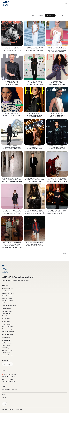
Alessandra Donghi (8, 293)
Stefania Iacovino (7, 300)
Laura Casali (6, 337)
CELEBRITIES (50, 15)
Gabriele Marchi (7, 296)
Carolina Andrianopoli (9, 305)
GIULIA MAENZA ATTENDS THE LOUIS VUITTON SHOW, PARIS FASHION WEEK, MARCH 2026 (12, 147)
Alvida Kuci (5, 316)
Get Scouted (7, 364)
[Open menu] (65, 3)
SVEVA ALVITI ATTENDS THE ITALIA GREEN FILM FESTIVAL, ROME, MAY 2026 (34, 83)
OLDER (65, 254)
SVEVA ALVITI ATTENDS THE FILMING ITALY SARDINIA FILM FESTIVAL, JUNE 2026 (34, 49)
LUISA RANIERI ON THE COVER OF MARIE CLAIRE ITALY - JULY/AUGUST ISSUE (12, 49)
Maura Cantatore (7, 326)
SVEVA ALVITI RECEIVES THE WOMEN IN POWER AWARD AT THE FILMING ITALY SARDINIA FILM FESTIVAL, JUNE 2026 (57, 50)
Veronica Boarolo (7, 355)
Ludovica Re (6, 313)
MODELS (40, 15)
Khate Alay (5, 348)
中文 (4, 404)
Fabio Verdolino (7, 303)
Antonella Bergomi (8, 329)
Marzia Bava (6, 291)
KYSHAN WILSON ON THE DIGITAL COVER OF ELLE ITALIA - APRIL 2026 (57, 83)
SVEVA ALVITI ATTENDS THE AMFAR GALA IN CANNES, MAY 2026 (12, 83)
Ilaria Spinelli (6, 345)
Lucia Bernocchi (7, 298)
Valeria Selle (6, 352)
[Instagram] (3, 397)
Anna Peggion (6, 324)
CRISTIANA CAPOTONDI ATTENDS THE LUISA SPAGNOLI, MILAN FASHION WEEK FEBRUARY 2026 (57, 212)
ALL (33, 15)
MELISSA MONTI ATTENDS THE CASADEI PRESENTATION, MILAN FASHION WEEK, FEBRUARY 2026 (57, 180)
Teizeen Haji (6, 318)
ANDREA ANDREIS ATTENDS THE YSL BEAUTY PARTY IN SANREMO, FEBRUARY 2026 (57, 147)
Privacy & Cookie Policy (9, 389)
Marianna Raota (7, 311)
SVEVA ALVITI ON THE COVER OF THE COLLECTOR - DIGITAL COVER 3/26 (57, 115)
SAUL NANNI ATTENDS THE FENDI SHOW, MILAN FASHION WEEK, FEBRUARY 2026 (34, 180)
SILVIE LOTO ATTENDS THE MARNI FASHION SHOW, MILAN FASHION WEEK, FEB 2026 (12, 212)
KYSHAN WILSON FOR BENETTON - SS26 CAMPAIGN (12, 114)
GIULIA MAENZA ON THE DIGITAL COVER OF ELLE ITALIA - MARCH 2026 (34, 115)
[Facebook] (6, 397)
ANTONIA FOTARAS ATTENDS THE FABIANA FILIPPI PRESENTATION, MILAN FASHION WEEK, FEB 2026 (12, 180)
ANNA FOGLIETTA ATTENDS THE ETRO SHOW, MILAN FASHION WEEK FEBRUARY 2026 (34, 244)
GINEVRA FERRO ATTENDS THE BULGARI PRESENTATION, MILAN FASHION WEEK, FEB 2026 (34, 212)
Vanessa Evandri (7, 350)
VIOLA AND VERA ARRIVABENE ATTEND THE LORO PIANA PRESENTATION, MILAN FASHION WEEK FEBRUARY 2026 (12, 245)
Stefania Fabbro (7, 343)
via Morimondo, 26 (9, 374)
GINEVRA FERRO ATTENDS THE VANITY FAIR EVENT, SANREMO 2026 (34, 147)
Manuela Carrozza (8, 331)
